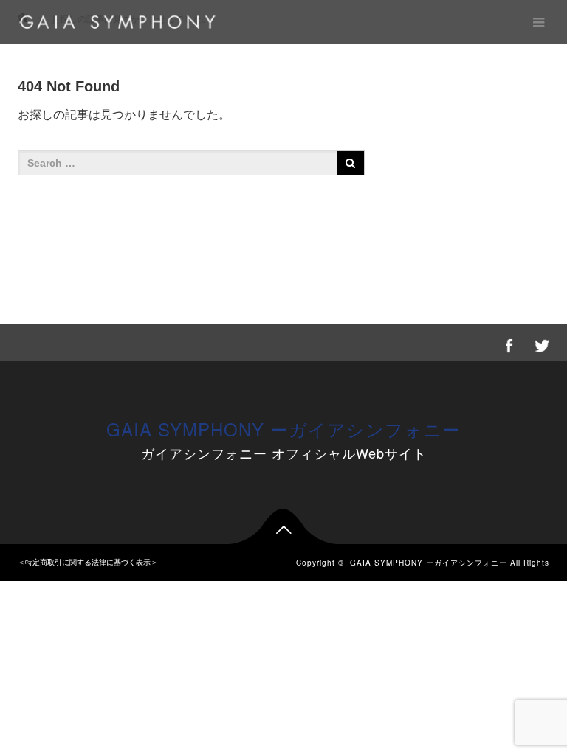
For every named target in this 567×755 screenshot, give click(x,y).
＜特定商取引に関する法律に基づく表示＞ (88, 562)
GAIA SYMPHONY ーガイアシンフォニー (283, 429)
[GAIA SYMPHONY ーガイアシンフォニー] (117, 22)
